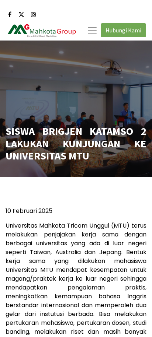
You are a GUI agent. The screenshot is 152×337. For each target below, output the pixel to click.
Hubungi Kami (123, 30)
